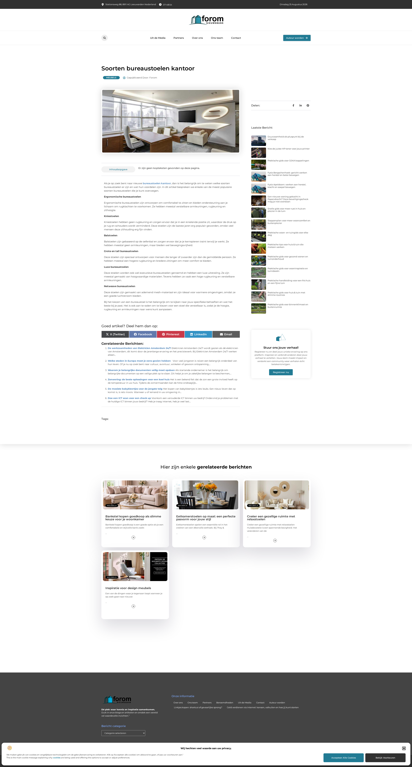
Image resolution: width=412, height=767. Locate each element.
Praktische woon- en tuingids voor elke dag (288, 233)
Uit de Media (157, 37)
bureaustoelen (151, 183)
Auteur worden (277, 702)
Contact (236, 37)
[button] (404, 748)
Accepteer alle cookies (343, 757)
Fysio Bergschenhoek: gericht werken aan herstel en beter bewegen (287, 173)
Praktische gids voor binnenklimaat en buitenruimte (288, 305)
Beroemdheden (224, 702)
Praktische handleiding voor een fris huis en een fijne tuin (289, 281)
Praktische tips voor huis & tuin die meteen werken (286, 245)
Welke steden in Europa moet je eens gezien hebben (139, 360)
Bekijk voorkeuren (385, 757)
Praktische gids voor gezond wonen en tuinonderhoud (288, 257)
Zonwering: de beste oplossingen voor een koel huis (138, 379)
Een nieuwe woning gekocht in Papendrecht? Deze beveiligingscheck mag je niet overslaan (288, 199)
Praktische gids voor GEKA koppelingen (288, 160)
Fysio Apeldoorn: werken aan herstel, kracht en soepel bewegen (287, 185)
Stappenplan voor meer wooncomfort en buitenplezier (289, 221)
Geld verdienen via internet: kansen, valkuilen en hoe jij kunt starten (263, 707)
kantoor (165, 183)
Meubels (111, 77)
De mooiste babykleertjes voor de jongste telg (135, 388)
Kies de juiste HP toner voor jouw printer (289, 148)
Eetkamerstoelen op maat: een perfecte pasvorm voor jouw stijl (205, 518)
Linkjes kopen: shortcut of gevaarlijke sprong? (198, 707)
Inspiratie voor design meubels (128, 588)
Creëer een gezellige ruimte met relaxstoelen (271, 518)
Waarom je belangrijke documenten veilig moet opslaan (141, 370)
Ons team (217, 37)
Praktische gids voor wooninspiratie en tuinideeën (288, 269)
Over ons (197, 37)
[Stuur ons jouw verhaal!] (281, 337)
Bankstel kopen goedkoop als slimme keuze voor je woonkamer (133, 518)
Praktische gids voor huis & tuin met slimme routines (286, 293)
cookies (57, 757)
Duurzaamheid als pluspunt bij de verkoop (286, 137)
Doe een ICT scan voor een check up (129, 398)
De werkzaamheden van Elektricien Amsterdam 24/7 (139, 348)
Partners (178, 37)
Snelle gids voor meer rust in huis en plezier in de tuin (287, 209)
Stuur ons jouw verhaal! (281, 347)
